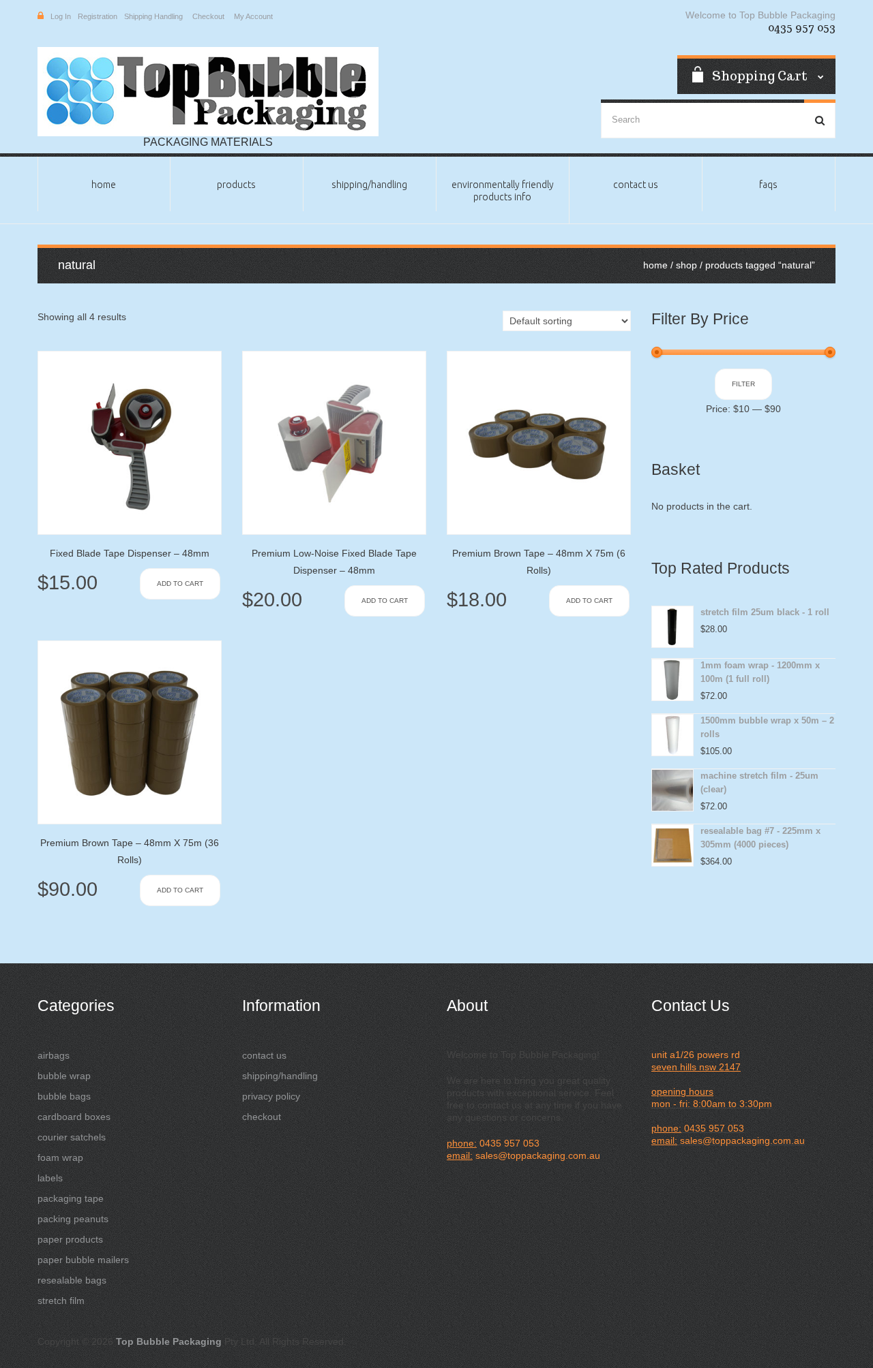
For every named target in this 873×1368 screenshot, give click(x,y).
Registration (97, 16)
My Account (253, 16)
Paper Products (70, 1239)
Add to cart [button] (180, 583)
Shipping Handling (153, 16)
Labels (50, 1177)
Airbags (54, 1055)
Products (236, 184)
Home (103, 184)
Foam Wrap (60, 1157)
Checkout (208, 16)
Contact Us (635, 184)
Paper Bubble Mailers (83, 1259)
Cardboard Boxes (74, 1116)
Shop (686, 265)
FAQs (768, 184)
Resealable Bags (72, 1280)
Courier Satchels (72, 1137)
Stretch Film (61, 1300)
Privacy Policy (271, 1096)
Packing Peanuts (73, 1218)
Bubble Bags (64, 1096)
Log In (60, 16)
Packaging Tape (71, 1198)
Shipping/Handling (369, 184)
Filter (743, 384)
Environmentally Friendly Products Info (503, 190)
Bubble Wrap (64, 1075)
